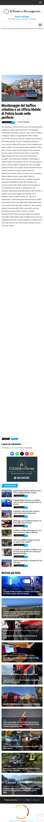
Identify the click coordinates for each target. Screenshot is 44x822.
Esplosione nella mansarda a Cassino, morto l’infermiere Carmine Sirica (26, 512)
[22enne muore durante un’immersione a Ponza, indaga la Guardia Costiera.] (7, 493)
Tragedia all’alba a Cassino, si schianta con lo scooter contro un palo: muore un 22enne (27, 502)
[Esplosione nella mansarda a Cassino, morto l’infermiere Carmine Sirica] (7, 514)
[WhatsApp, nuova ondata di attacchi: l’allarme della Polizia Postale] (7, 523)
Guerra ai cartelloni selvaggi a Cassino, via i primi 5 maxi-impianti (26, 541)
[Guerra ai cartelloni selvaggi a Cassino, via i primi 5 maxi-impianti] (7, 543)
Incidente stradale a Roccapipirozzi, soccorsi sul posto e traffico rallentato (27, 531)
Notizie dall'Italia (22, 16)
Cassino (15, 439)
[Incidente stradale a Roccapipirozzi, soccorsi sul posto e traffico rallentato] (7, 533)
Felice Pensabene (23, 122)
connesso (13, 448)
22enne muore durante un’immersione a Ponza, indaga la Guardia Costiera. (27, 492)
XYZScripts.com (30, 821)
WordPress (21, 800)
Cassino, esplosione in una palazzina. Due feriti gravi (27, 561)
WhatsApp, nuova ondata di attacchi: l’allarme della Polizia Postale (27, 522)
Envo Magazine (35, 800)
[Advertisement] (22, 50)
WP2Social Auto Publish (15, 821)
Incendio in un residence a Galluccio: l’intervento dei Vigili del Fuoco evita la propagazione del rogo (27, 551)
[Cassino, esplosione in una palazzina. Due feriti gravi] (7, 563)
